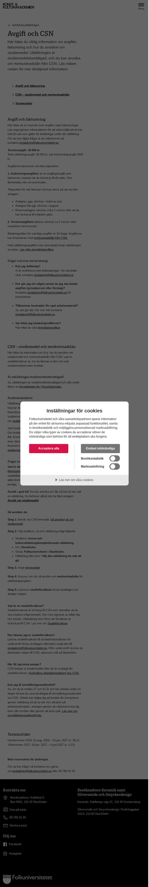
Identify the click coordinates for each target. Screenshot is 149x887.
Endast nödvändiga (100, 448)
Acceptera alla (48, 448)
